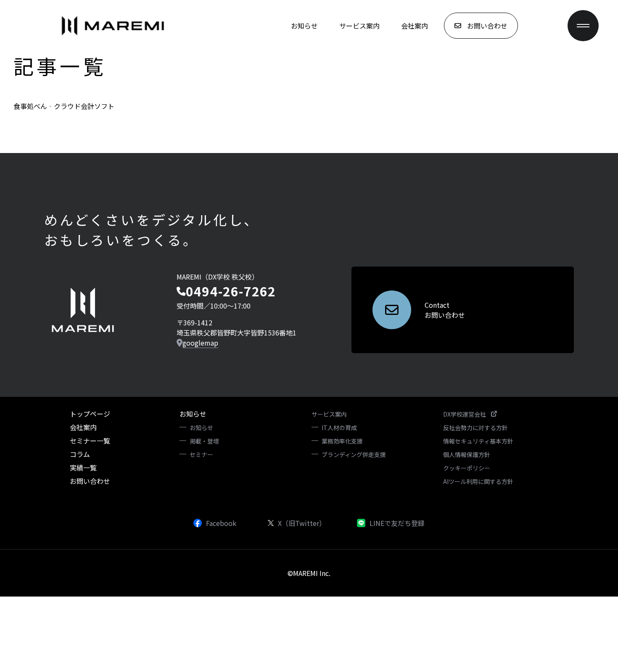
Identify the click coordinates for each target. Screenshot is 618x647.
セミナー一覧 (90, 441)
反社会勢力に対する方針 (475, 427)
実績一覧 (83, 467)
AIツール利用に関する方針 (478, 481)
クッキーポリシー (466, 468)
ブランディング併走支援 (354, 454)
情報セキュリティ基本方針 (478, 441)
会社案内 (414, 26)
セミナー (201, 454)
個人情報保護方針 (466, 454)
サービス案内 (359, 26)
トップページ (90, 414)
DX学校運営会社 (464, 414)
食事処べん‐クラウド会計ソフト (63, 106)
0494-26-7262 (231, 291)
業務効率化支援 (342, 441)
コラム (80, 454)
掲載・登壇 (204, 441)
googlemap (200, 343)
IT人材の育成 (339, 427)
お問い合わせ (90, 481)
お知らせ (304, 26)
